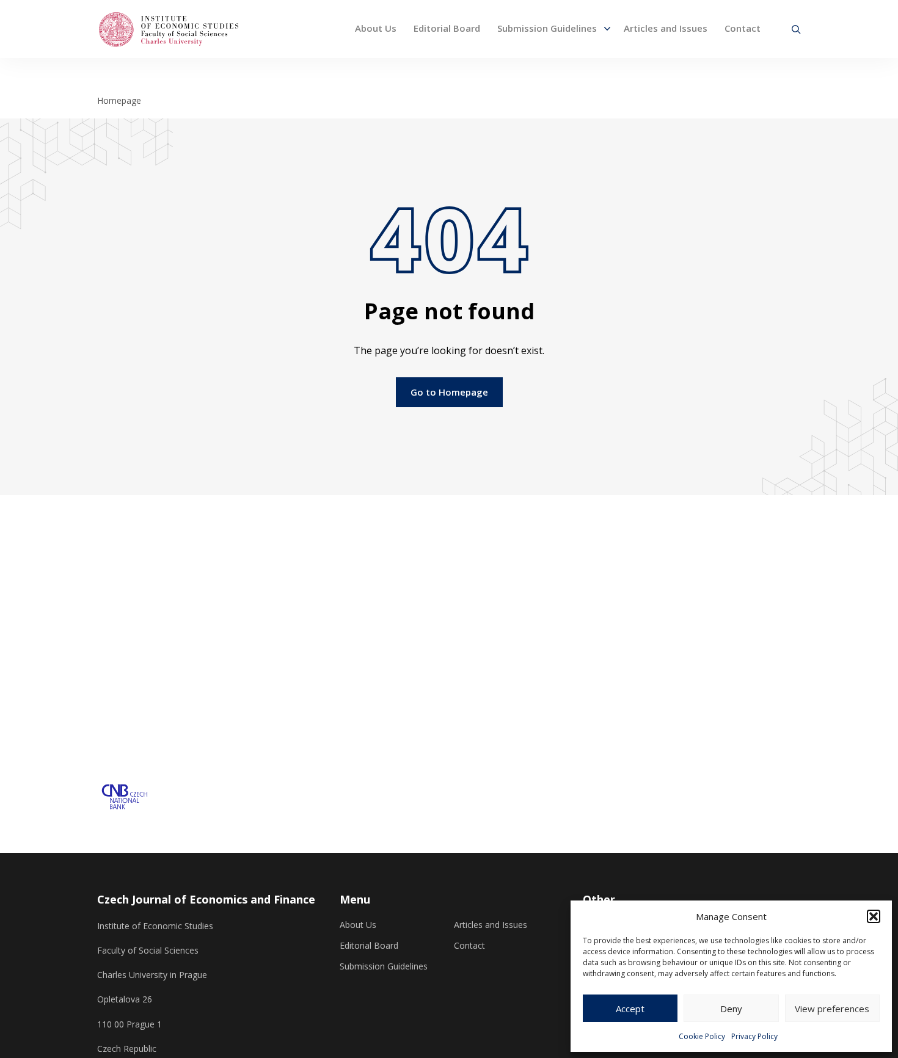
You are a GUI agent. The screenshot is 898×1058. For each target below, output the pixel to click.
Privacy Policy (754, 1036)
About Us (375, 28)
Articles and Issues (665, 28)
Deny (731, 1008)
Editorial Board (447, 28)
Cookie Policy (702, 1036)
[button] (873, 916)
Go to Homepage (449, 392)
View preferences (832, 1008)
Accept (630, 1008)
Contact (743, 28)
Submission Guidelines (547, 28)
